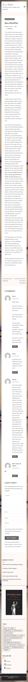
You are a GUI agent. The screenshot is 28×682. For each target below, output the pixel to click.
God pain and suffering (10, 635)
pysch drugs (12, 645)
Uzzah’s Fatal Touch (8, 572)
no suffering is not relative (12, 642)
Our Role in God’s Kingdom (10, 568)
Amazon (8, 661)
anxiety (12, 628)
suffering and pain (17, 647)
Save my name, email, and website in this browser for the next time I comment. (14, 531)
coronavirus (7, 630)
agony (5, 628)
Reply (14, 346)
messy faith (7, 640)
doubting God (18, 630)
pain (5, 645)
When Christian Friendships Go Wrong (13, 564)
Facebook (8, 668)
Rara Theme (22, 676)
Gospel (21, 635)
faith (5, 633)
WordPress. (17, 677)
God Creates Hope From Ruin (10, 576)
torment (6, 649)
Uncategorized (9, 19)
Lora (15, 26)
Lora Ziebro (8, 4)
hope (5, 637)
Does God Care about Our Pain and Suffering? (12, 580)
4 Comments (10, 28)
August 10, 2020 (15, 356)
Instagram (8, 664)
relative (21, 645)
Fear (10, 633)
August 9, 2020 (15, 298)
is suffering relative (15, 637)
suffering (6, 647)
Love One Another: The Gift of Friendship (20, 281)
